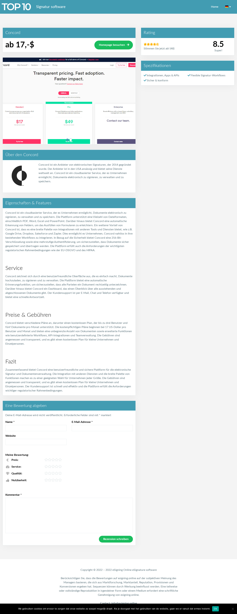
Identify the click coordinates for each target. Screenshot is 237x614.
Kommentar (13, 494)
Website (10, 435)
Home (214, 6)
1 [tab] (67, 140)
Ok (215, 608)
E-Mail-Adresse (82, 422)
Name (10, 422)
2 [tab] (70, 140)
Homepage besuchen (112, 45)
